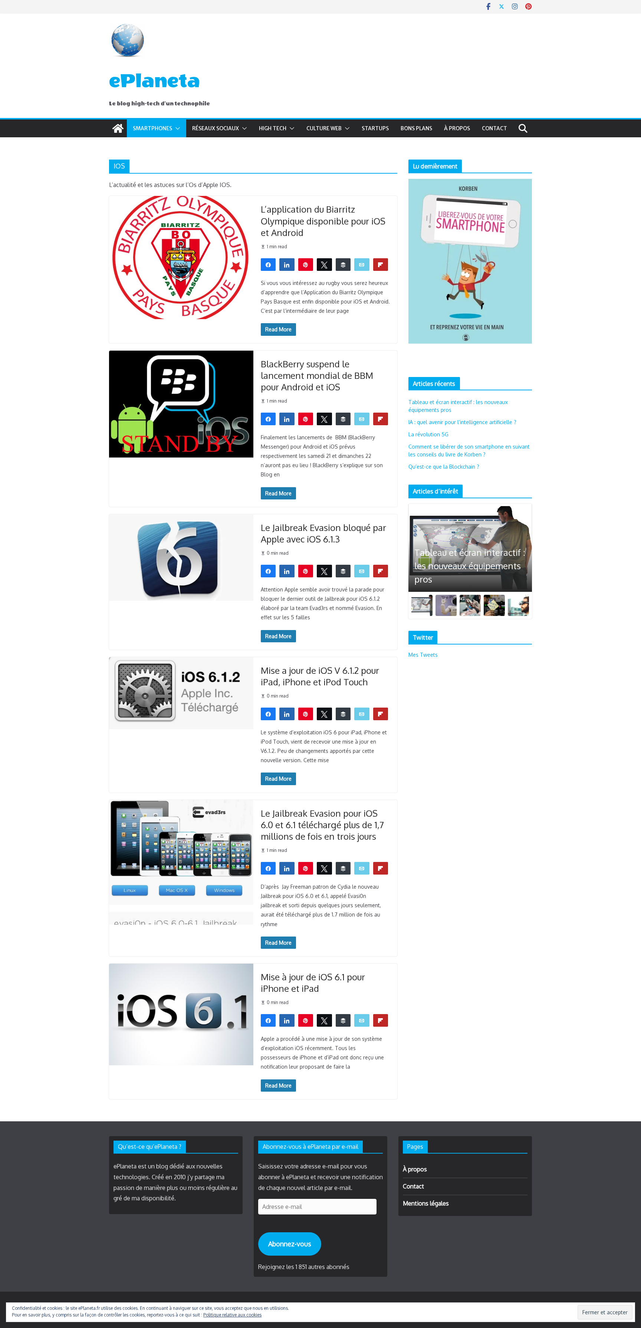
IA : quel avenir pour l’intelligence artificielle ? (462, 422)
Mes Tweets (423, 655)
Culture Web (324, 128)
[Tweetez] (324, 264)
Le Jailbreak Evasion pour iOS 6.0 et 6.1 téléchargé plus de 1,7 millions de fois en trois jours (322, 824)
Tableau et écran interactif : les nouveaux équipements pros (469, 566)
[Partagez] (268, 264)
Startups (375, 128)
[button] (176, 128)
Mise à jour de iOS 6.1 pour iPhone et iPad (313, 982)
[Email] (362, 264)
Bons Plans (416, 128)
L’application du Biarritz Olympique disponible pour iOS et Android (323, 220)
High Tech (272, 128)
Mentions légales (426, 1203)
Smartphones (152, 128)
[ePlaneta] (118, 128)
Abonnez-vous (289, 1244)
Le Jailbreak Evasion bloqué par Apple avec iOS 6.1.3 (323, 533)
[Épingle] (306, 264)
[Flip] (381, 264)
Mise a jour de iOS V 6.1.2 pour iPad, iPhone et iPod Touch (320, 676)
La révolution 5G (428, 434)
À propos (457, 128)
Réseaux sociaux (215, 128)
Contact (494, 128)
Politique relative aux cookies (232, 1315)
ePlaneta (154, 81)
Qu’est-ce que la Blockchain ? (443, 466)
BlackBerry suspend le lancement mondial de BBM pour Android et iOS (317, 375)
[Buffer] (343, 264)
